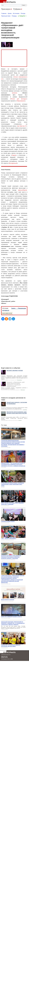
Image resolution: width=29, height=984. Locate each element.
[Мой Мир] (13, 318)
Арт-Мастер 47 (22, 126)
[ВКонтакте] (3, 318)
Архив (10, 13)
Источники (16, 13)
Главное (3, 13)
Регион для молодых (19, 99)
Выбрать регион (4, 657)
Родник (14, 155)
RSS (12, 659)
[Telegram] (10, 318)
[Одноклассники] (6, 318)
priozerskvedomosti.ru (8, 48)
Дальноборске (22, 190)
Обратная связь (4, 656)
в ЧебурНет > (22, 16)
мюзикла (14, 93)
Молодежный (13, 163)
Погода (23, 13)
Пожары (14, 16)
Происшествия (5, 16)
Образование (21, 101)
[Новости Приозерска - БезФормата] (8, 1)
